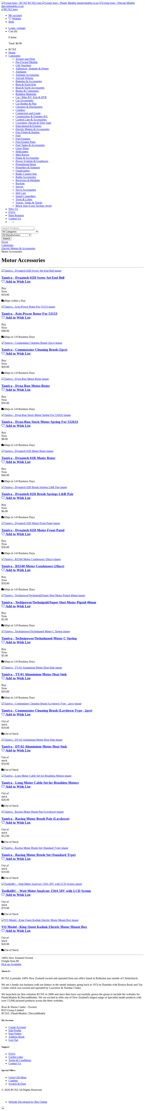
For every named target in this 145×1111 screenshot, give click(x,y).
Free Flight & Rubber (28, 132)
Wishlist (16, 18)
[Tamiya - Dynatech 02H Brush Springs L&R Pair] (34, 487)
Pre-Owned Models (26, 62)
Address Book (16, 1036)
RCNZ (12, 49)
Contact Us (14, 218)
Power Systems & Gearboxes (32, 161)
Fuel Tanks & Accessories (30, 145)
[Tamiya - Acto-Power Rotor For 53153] (28, 306)
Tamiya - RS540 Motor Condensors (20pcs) (32, 566)
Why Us (13, 208)
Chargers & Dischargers (29, 106)
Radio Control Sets (26, 173)
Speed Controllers (26, 196)
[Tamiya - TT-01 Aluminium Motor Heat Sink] (31, 667)
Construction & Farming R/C (32, 116)
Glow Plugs (22, 148)
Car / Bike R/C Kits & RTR (31, 97)
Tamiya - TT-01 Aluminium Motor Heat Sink (34, 674)
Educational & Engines (28, 126)
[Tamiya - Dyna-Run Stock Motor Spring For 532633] (36, 415)
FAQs (11, 212)
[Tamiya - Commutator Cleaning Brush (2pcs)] (31, 342)
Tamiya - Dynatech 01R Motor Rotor (28, 458)
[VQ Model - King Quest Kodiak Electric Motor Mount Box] (40, 920)
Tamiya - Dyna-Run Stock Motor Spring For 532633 (39, 422)
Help (11, 21)
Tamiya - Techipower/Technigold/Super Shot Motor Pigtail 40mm (48, 602)
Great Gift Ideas (17, 1077)
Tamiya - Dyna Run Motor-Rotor (25, 386)
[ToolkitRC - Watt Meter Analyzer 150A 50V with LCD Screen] (41, 883)
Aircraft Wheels (24, 78)
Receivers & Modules (28, 180)
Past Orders (14, 1033)
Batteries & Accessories (29, 81)
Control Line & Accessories (31, 119)
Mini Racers (22, 154)
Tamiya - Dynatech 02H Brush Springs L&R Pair (37, 494)
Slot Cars (21, 193)
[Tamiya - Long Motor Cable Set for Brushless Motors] (36, 775)
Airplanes (21, 71)
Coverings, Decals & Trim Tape (33, 122)
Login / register (16, 28)
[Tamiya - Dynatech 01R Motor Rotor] (27, 451)
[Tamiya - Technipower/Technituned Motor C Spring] (35, 631)
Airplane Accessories (27, 74)
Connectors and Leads (28, 113)
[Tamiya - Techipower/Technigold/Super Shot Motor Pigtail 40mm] (43, 595)
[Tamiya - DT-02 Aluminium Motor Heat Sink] (31, 739)
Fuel (18, 135)
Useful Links (15, 1057)
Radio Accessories (26, 177)
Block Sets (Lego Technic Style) (34, 205)
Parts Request (16, 215)
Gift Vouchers (23, 65)
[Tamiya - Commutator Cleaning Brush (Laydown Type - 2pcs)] (41, 703)
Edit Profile (14, 1030)
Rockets (20, 183)
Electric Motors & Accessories (32, 129)
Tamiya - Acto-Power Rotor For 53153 (29, 313)
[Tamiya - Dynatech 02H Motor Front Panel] (30, 523)
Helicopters (22, 151)
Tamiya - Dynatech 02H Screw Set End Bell (32, 277)
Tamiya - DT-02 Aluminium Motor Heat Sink (34, 746)
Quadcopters (23, 170)
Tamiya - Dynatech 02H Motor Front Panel (32, 530)
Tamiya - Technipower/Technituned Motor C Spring (39, 638)
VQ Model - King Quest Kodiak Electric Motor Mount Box (44, 927)
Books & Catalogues (27, 90)
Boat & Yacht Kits (26, 84)
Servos (19, 186)
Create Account (17, 1027)
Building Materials (26, 94)
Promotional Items (26, 164)
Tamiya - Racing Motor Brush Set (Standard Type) (38, 855)
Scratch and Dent (25, 58)
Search (6, 238)
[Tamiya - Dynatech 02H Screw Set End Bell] (31, 270)
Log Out (13, 1039)
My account (15, 15)
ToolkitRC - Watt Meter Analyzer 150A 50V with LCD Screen (46, 891)
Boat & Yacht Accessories (30, 87)
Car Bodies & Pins (26, 103)
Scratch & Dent (17, 1083)
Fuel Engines (23, 138)
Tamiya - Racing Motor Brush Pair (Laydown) (35, 819)
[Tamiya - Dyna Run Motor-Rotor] (25, 378)
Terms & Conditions (19, 1060)
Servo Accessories (26, 189)
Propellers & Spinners (28, 167)
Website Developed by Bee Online (27, 1101)
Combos (20, 110)
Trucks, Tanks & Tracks (29, 202)
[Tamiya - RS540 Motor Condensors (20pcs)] (31, 559)
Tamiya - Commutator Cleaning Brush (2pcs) (34, 349)
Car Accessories (24, 100)
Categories (14, 55)
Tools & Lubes (24, 199)
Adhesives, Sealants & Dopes (32, 68)
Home (11, 52)
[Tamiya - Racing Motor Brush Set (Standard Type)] (34, 847)
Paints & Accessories (27, 157)
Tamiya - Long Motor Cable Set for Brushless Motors (40, 783)
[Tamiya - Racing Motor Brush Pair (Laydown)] (32, 811)
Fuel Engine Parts (25, 141)
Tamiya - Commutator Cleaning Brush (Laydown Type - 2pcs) (46, 710)
